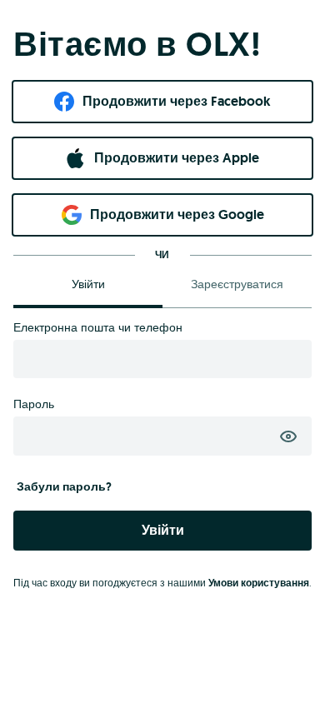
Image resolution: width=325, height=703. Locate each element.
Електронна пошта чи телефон (97, 327)
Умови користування (258, 583)
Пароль (33, 404)
